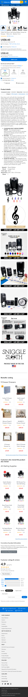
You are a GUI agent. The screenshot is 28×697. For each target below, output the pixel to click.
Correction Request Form (9, 552)
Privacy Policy (5, 665)
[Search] (21, 2)
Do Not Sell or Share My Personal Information (12, 671)
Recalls (3, 651)
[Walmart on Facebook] (2, 684)
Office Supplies (14, 94)
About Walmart (5, 617)
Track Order (10, 610)
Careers (3, 620)
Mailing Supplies (22, 94)
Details (12, 80)
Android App (4, 678)
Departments (6, 5)
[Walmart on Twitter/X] (5, 684)
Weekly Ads (19, 610)
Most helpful (5, 593)
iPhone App (4, 676)
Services (12, 5)
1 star (3, 585)
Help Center (23, 608)
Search (24, 597)
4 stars (2, 580)
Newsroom (4, 622)
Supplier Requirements (7, 628)
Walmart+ (4, 640)
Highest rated (18, 590)
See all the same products (21, 539)
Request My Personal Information (9, 669)
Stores (3, 635)
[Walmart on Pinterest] (11, 684)
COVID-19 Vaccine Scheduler (8, 647)
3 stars (2, 582)
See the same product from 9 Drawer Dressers (16, 455)
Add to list (7, 83)
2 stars (2, 584)
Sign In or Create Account (10, 608)
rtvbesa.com (14, 46)
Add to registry (21, 83)
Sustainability (4, 626)
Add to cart (14, 59)
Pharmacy (4, 649)
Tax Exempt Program (6, 657)
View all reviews (6, 574)
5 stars (2, 579)
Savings (18, 5)
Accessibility (4, 653)
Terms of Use (4, 663)
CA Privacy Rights (5, 667)
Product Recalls (5, 655)
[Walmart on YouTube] (8, 684)
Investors (4, 624)
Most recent (9, 590)
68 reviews (11, 36)
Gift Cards (4, 642)
